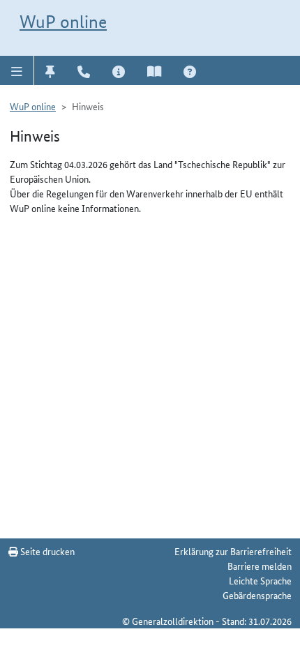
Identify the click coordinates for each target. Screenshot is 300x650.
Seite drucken (46, 551)
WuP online (63, 21)
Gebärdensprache (257, 595)
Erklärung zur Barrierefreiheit (233, 551)
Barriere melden (259, 566)
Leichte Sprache (260, 580)
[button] (17, 70)
